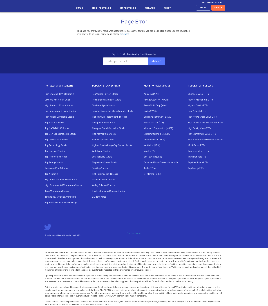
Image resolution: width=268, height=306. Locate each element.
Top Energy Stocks (54, 162)
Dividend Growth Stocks (103, 179)
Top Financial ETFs (197, 156)
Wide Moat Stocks (101, 151)
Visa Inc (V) (149, 151)
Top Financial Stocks (55, 151)
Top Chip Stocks (100, 168)
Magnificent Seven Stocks (105, 162)
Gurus (79, 8)
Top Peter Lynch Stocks (103, 105)
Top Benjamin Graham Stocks (106, 99)
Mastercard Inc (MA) (154, 122)
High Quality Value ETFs (199, 128)
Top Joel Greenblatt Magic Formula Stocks (112, 111)
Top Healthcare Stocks (56, 156)
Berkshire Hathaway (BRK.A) (158, 117)
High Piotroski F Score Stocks (59, 105)
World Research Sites (212, 2)
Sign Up (156, 60)
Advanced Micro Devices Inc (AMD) (161, 162)
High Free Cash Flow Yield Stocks (61, 179)
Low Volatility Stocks (102, 156)
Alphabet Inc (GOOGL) (154, 139)
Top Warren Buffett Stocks (105, 94)
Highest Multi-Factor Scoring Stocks (109, 117)
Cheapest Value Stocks (103, 122)
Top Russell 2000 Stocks (57, 139)
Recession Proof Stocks (56, 168)
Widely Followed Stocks (103, 185)
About (167, 8)
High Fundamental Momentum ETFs (205, 139)
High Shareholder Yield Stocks (59, 94)
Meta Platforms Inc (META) (157, 134)
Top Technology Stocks (56, 145)
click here (124, 34)
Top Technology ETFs (198, 151)
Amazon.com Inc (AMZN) (156, 99)
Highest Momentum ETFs (200, 99)
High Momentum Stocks (104, 134)
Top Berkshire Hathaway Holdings (61, 202)
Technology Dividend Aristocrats (60, 197)
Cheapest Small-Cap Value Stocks (108, 128)
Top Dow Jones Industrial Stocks (60, 134)
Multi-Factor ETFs (196, 145)
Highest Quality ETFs (198, 105)
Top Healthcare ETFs (198, 162)
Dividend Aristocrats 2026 (57, 99)
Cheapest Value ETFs (198, 94)
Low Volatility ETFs (197, 111)
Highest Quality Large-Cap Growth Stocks (112, 145)
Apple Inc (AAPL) (152, 94)
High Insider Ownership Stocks (59, 117)
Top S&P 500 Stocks (55, 122)
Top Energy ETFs (196, 168)
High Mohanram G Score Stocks (60, 111)
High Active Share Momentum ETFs (205, 122)
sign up (218, 8)
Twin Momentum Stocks (57, 191)
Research (150, 8)
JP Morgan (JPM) (152, 174)
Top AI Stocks (51, 174)
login (203, 8)
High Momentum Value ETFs (202, 134)
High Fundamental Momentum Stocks (63, 185)
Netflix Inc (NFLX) (152, 145)
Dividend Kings (99, 197)
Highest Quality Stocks (103, 139)
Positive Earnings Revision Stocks (108, 191)
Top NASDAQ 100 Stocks (57, 128)
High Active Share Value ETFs (202, 117)
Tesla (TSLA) (150, 168)
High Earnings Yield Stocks (105, 174)
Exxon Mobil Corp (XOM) (155, 105)
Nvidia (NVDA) (150, 111)
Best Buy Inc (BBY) (153, 156)
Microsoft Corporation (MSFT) (158, 128)
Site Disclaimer (134, 233)
